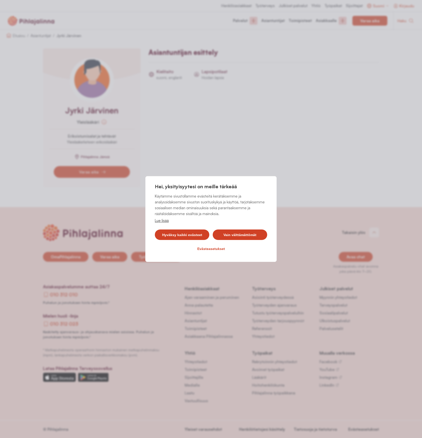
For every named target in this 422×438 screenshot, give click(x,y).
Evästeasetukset (211, 249)
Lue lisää (162, 220)
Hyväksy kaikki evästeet (182, 235)
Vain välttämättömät (239, 235)
